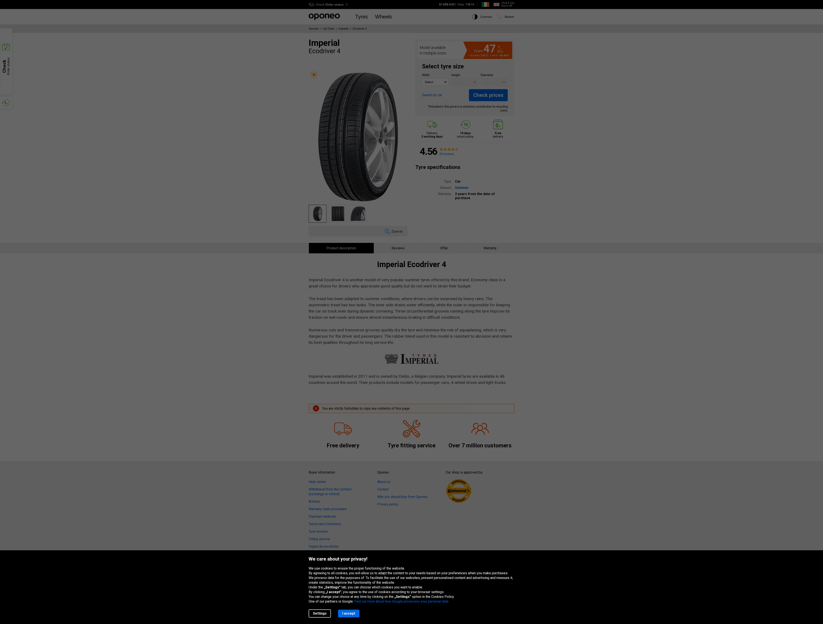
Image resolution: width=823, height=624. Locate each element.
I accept (348, 613)
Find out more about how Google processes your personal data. (401, 601)
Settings (320, 613)
